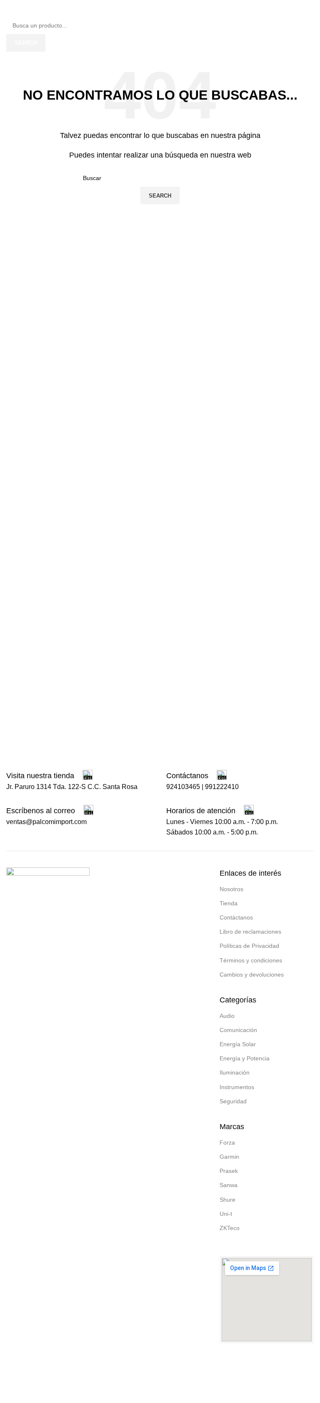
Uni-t (226, 1213)
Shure (227, 1199)
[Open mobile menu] (9, 8)
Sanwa (229, 1185)
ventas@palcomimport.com (46, 821)
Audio (227, 1015)
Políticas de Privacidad (249, 945)
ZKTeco (230, 1228)
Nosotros (231, 889)
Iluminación (235, 1072)
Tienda (229, 903)
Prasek (229, 1170)
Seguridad (233, 1101)
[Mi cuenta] (310, 8)
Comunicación (238, 1030)
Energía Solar (238, 1044)
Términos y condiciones (251, 960)
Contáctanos (236, 917)
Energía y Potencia (245, 1058)
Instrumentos (237, 1087)
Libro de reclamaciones (250, 931)
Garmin (229, 1156)
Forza (227, 1142)
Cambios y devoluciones (252, 974)
